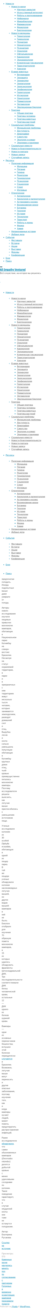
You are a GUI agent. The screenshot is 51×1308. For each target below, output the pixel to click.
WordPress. (25, 1306)
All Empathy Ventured (13, 269)
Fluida (14, 1306)
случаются (7, 1059)
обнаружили (8, 1143)
